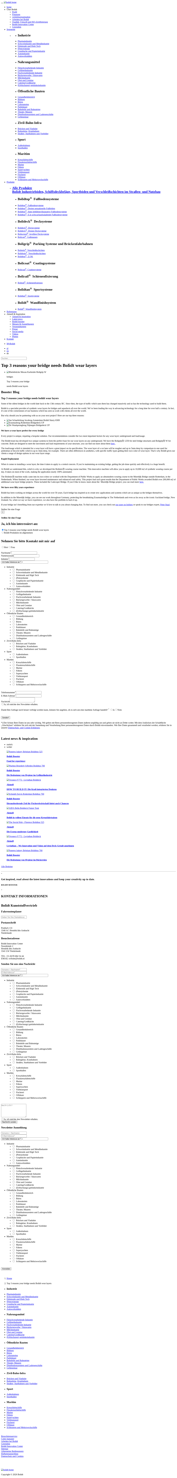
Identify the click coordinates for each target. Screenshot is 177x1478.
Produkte (11, 182)
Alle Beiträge (7, 866)
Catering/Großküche (27, 83)
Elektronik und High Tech (29, 46)
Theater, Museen (25, 112)
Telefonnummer (8, 692)
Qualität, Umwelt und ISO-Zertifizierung (30, 22)
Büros (20, 102)
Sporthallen (23, 148)
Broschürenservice (9, 1436)
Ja (113, 710)
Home (9, 1278)
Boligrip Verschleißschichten (31, 250)
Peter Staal (165, 504)
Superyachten (24, 169)
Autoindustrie (24, 53)
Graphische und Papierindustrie (31, 51)
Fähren (21, 167)
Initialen (5, 559)
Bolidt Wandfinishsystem (29, 309)
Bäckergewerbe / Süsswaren (30, 75)
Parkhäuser (22, 107)
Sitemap (4, 1449)
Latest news (17, 319)
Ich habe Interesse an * (11, 562)
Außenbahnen (24, 145)
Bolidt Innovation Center (23, 24)
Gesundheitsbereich (26, 97)
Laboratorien (23, 104)
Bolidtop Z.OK (25, 256)
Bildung (21, 99)
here (113, 443)
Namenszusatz (7, 556)
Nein (119, 710)
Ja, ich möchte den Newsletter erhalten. (21, 704)
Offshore (21, 177)
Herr (6, 547)
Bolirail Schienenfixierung (30, 283)
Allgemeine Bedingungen (12, 1451)
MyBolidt (11, 344)
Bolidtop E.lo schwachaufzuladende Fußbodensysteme (42, 215)
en (8, 351)
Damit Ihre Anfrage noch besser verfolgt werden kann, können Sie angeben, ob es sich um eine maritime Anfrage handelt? (55, 710)
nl (7, 348)
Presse (15, 329)
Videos (15, 334)
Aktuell (21, 316)
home (9, 7)
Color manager (7, 1439)
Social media (17, 331)
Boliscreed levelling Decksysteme (33, 234)
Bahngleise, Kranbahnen (28, 131)
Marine (21, 164)
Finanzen (16, 14)
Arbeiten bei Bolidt (20, 19)
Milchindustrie (24, 78)
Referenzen (12, 311)
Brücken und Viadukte (27, 128)
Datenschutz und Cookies (12, 1456)
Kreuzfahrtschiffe (25, 159)
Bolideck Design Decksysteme (32, 231)
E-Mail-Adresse (8, 696)
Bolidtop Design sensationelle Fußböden (36, 208)
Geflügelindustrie (25, 70)
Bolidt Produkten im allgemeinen (18, 533)
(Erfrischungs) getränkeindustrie (32, 85)
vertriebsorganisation (21, 17)
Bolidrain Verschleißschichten (32, 253)
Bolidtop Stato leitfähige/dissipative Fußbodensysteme (42, 211)
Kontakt (10, 339)
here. (142, 482)
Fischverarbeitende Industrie (30, 73)
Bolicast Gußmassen (27, 237)
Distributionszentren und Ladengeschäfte (35, 114)
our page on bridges (124, 504)
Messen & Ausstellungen (23, 324)
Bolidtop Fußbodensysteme (31, 205)
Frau (13, 547)
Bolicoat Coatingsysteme (29, 269)
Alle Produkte (86, 189)
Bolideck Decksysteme (29, 228)
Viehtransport (23, 172)
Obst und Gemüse (25, 80)
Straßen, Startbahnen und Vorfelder (33, 133)
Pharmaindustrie (25, 41)
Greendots (16, 27)
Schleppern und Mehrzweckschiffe (33, 179)
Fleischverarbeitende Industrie (31, 68)
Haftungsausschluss (9, 1454)
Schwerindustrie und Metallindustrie (33, 43)
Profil (14, 12)
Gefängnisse (23, 117)
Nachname (6, 553)
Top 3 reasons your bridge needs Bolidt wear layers (26, 530)
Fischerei (22, 174)
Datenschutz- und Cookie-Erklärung (24, 728)
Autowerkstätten (25, 56)
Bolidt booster (18, 321)
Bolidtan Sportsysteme (28, 296)
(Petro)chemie (24, 48)
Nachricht (5, 701)
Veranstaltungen (19, 326)
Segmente (11, 29)
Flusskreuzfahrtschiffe (27, 162)
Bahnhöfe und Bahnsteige (29, 109)
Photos (15, 336)
